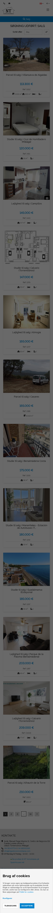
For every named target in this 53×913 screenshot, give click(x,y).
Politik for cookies (26, 892)
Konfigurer (7, 898)
